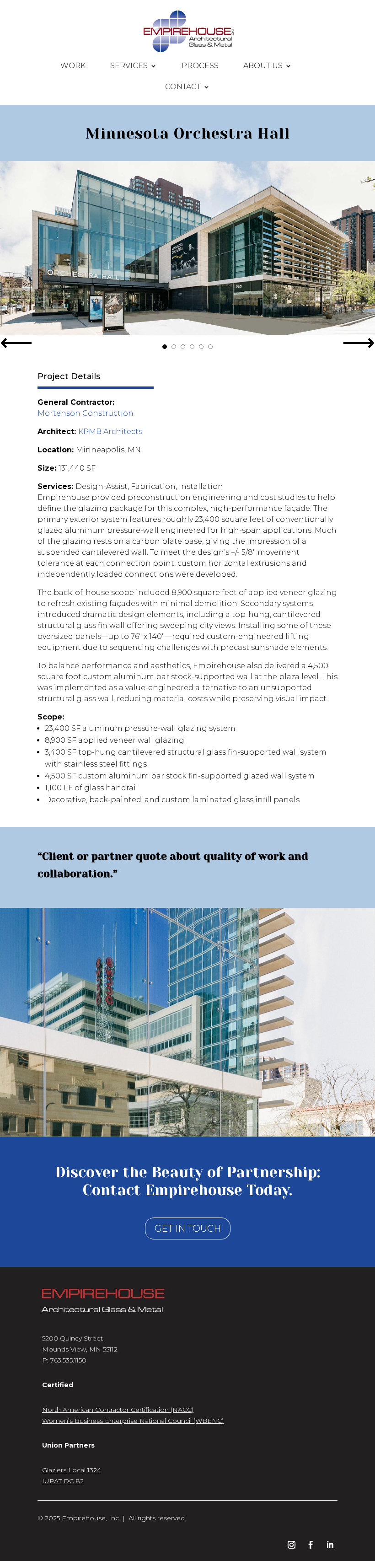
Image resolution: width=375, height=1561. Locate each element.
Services (129, 66)
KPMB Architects (110, 431)
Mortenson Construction (86, 413)
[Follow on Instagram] (291, 1545)
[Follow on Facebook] (310, 1545)
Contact (183, 87)
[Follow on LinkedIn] (330, 1545)
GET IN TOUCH (188, 1228)
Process (200, 66)
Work (73, 66)
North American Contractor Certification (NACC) (117, 1409)
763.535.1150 (68, 1360)
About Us (263, 66)
